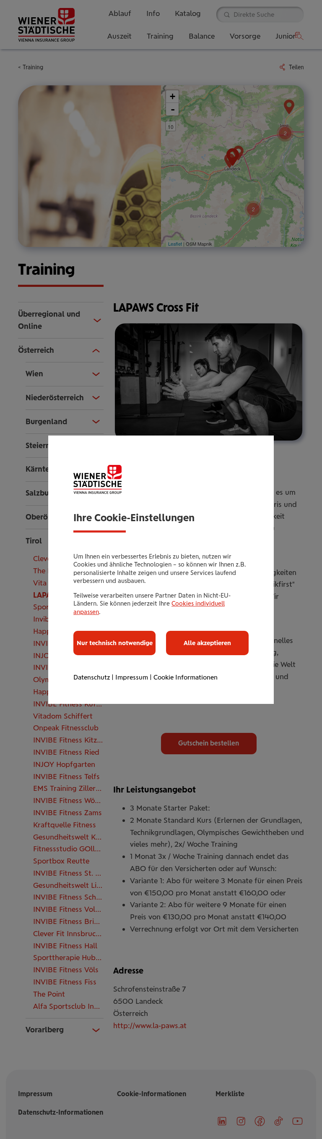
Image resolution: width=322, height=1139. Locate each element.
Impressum (131, 677)
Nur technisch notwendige (115, 643)
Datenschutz (91, 677)
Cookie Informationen (185, 677)
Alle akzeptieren (207, 643)
